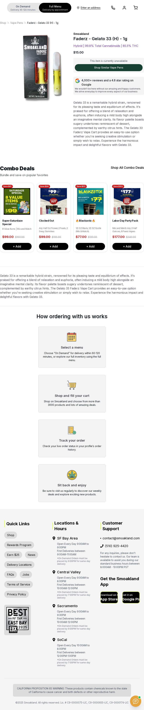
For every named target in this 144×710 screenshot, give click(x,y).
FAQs (10, 574)
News (31, 555)
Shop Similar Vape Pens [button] (108, 67)
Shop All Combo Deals (127, 167)
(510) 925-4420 (116, 546)
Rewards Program (19, 545)
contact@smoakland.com (121, 538)
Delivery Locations (19, 564)
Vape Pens (16, 22)
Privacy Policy (16, 594)
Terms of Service (18, 584)
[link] (3, 23)
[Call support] (113, 8)
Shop (3, 22)
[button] (109, 597)
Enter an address (90, 7)
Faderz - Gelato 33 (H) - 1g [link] (42, 22)
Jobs (25, 574)
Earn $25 (13, 555)
